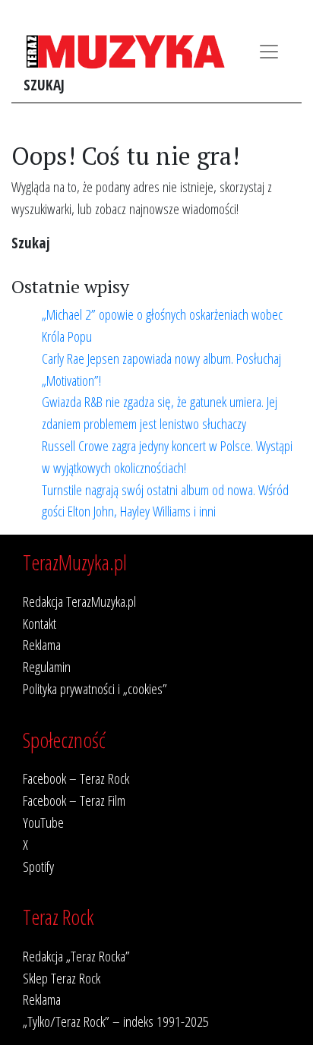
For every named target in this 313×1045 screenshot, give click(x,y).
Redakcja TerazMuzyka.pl (79, 601)
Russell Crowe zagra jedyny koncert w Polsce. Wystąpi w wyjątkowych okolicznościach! (167, 456)
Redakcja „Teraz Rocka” (76, 956)
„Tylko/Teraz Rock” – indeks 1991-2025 (116, 1021)
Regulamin (47, 666)
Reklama (42, 644)
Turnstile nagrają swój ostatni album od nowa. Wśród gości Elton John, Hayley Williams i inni (165, 500)
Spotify (38, 866)
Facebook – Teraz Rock (76, 778)
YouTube (43, 822)
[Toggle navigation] (268, 51)
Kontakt (39, 623)
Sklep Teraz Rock (61, 978)
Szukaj (44, 84)
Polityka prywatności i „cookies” (95, 688)
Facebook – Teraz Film (74, 800)
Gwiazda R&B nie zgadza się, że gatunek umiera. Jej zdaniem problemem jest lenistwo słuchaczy (159, 412)
